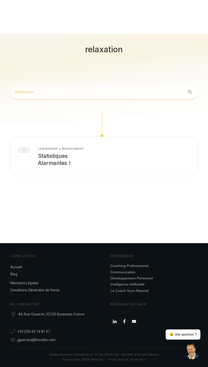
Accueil (16, 267)
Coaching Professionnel (129, 266)
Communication (122, 272)
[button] (192, 351)
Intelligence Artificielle (127, 284)
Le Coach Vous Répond (129, 291)
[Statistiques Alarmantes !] (24, 150)
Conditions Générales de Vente (35, 290)
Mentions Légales (24, 283)
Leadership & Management (61, 148)
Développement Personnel (131, 278)
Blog (14, 274)
